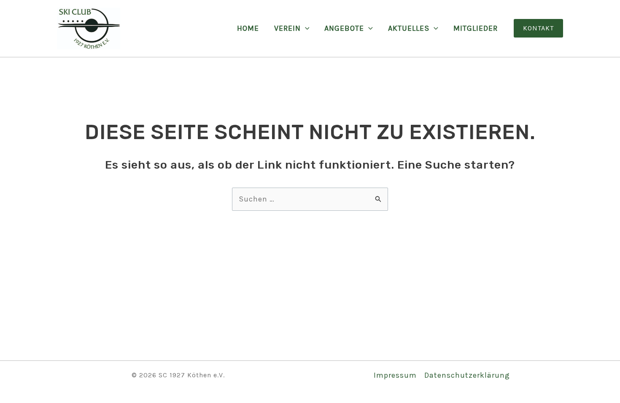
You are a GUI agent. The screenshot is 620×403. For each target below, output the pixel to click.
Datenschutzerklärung (467, 375)
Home (248, 28)
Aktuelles (408, 28)
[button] (538, 28)
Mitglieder (475, 28)
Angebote (344, 28)
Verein (287, 28)
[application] (305, 28)
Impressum (395, 375)
